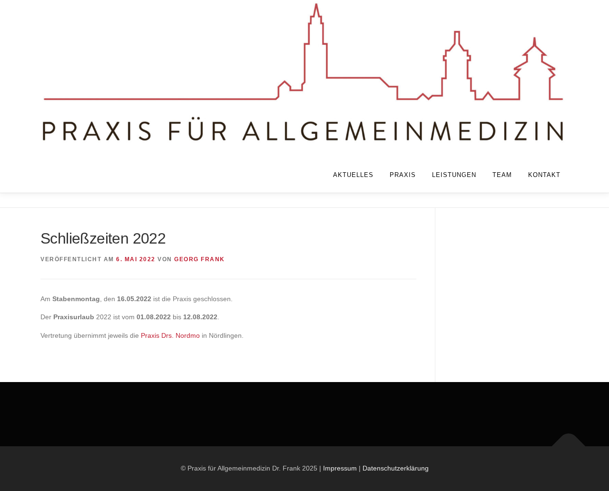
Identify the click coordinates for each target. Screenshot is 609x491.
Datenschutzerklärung (396, 468)
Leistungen (454, 174)
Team (502, 174)
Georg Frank (199, 259)
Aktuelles (353, 174)
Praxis (403, 174)
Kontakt (544, 174)
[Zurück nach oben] (569, 446)
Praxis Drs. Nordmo (170, 335)
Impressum (340, 468)
